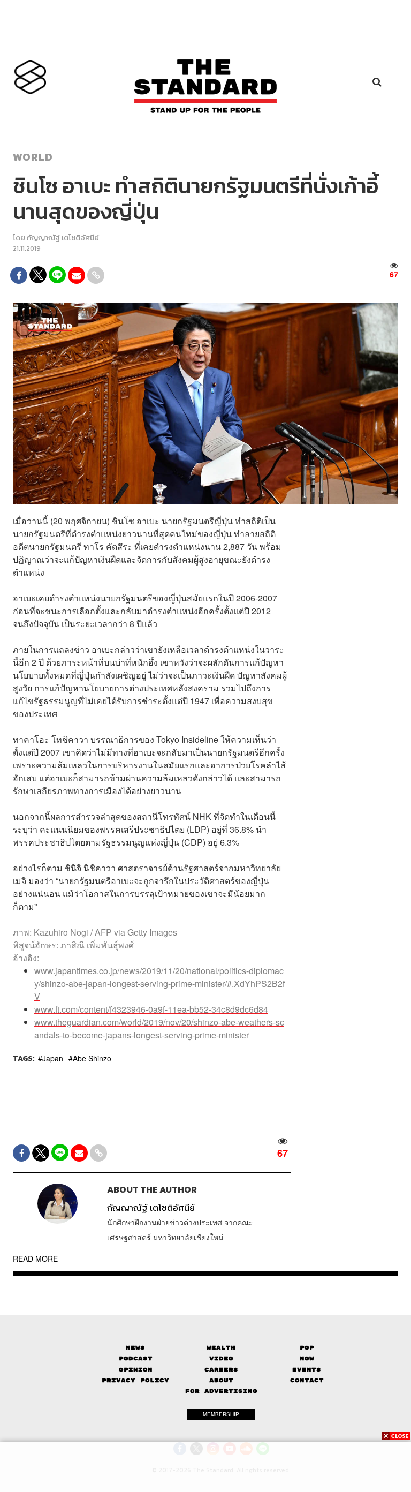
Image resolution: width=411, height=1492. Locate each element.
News (135, 1348)
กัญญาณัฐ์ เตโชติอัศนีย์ (63, 238)
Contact (307, 1380)
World (33, 157)
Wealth (221, 1348)
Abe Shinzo (92, 1058)
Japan (52, 1058)
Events (306, 1370)
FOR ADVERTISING (221, 1391)
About (221, 1380)
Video (221, 1358)
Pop (307, 1348)
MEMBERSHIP (221, 1414)
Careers (221, 1370)
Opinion (136, 1370)
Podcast (136, 1358)
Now (307, 1358)
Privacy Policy (135, 1380)
